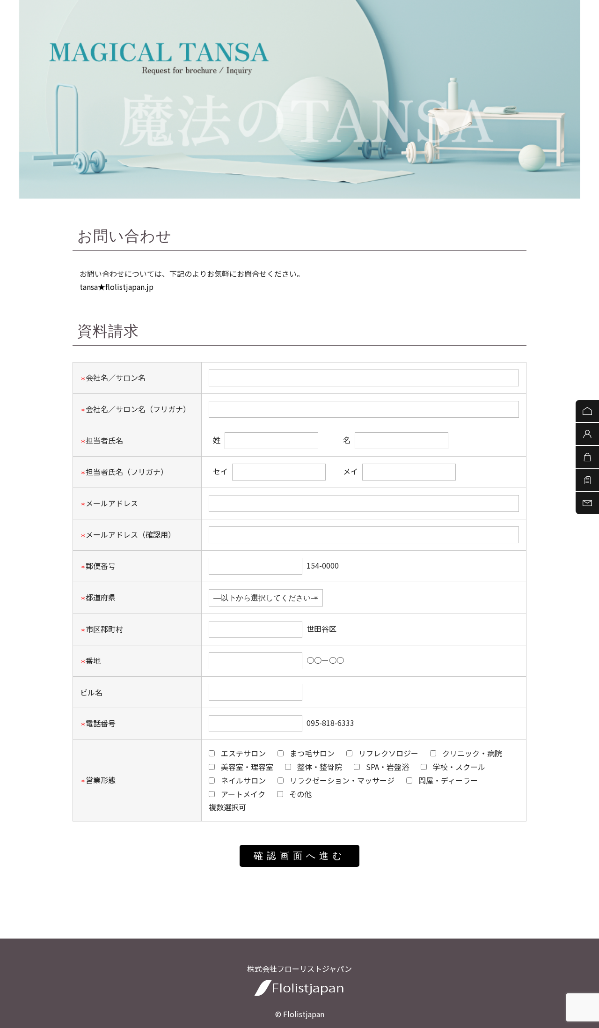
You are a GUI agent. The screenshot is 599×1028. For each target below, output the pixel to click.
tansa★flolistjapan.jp (116, 286)
